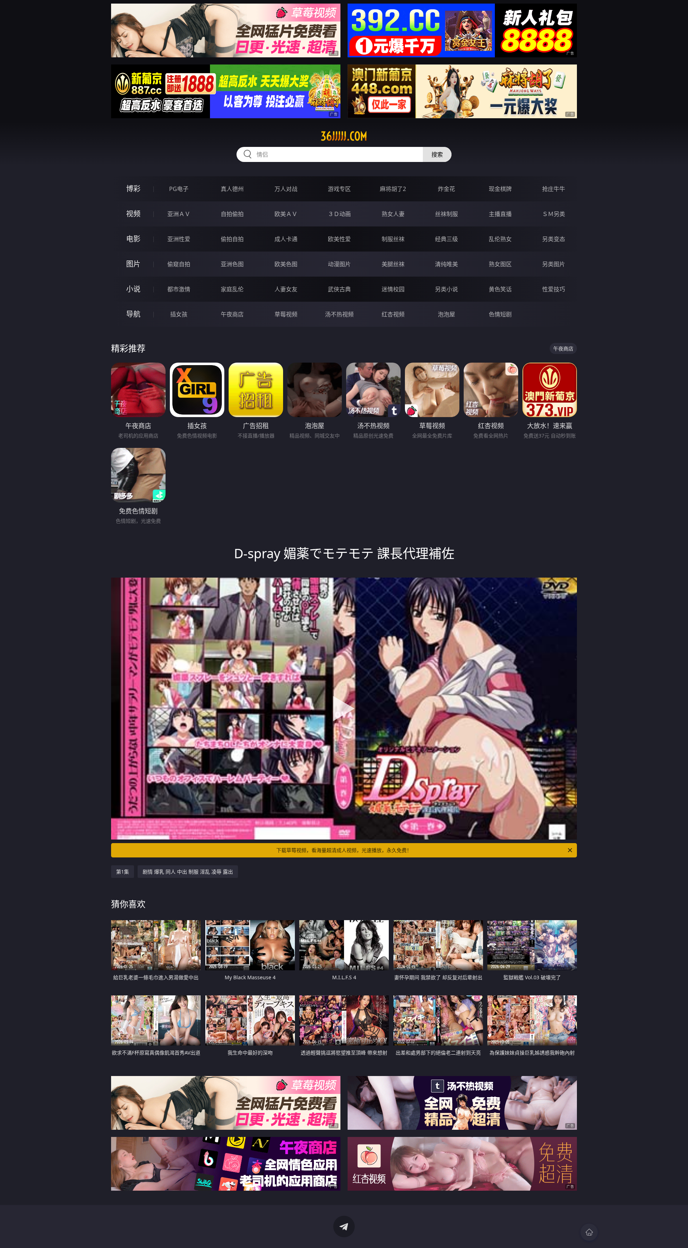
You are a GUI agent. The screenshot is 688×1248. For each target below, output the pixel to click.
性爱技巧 (553, 289)
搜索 (437, 154)
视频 (133, 214)
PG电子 (178, 189)
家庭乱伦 (232, 289)
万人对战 (285, 189)
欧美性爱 (339, 239)
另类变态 (553, 239)
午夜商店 (232, 314)
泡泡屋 (446, 314)
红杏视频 (393, 314)
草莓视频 (285, 314)
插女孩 (178, 314)
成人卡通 (285, 239)
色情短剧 (500, 314)
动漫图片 (339, 264)
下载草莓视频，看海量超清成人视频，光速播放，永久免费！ (344, 850)
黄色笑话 (500, 289)
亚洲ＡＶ (178, 214)
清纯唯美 (446, 264)
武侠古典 (339, 289)
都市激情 (178, 289)
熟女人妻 (393, 214)
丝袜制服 (446, 214)
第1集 (122, 871)
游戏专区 (339, 189)
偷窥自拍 (178, 264)
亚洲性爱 (178, 239)
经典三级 (446, 239)
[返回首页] (589, 1232)
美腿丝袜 (393, 264)
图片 (133, 264)
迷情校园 (393, 289)
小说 (133, 289)
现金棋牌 (500, 189)
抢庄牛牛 (553, 189)
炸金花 (446, 189)
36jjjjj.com (344, 136)
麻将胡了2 (393, 189)
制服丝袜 (393, 239)
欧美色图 (285, 264)
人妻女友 (285, 289)
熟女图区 (500, 264)
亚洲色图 (232, 264)
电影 (133, 239)
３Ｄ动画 (339, 214)
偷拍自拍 (232, 239)
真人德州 (232, 189)
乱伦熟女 (500, 239)
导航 (133, 314)
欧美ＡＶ (285, 214)
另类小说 (446, 289)
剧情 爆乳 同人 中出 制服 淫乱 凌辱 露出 (188, 871)
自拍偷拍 (232, 214)
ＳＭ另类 (553, 214)
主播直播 (500, 214)
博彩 (133, 188)
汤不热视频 (339, 314)
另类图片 (553, 264)
